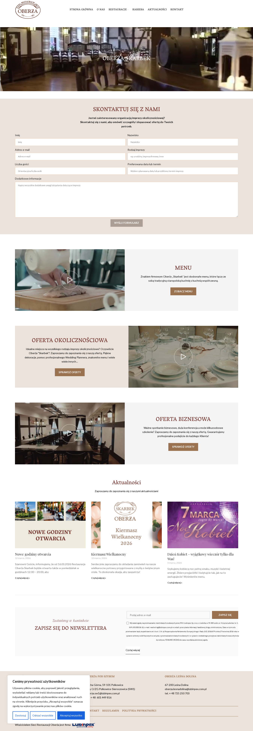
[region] (48, 699)
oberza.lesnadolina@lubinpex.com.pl (186, 689)
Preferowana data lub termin (144, 164)
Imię (17, 135)
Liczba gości (22, 164)
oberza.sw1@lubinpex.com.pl (103, 693)
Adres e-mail (22, 149)
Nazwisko (133, 135)
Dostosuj (20, 715)
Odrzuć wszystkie (42, 715)
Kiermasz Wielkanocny (108, 554)
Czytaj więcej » (22, 578)
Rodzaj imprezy (136, 149)
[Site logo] (28, 9)
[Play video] (70, 280)
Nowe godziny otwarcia (33, 554)
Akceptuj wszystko (71, 715)
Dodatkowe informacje (28, 178)
